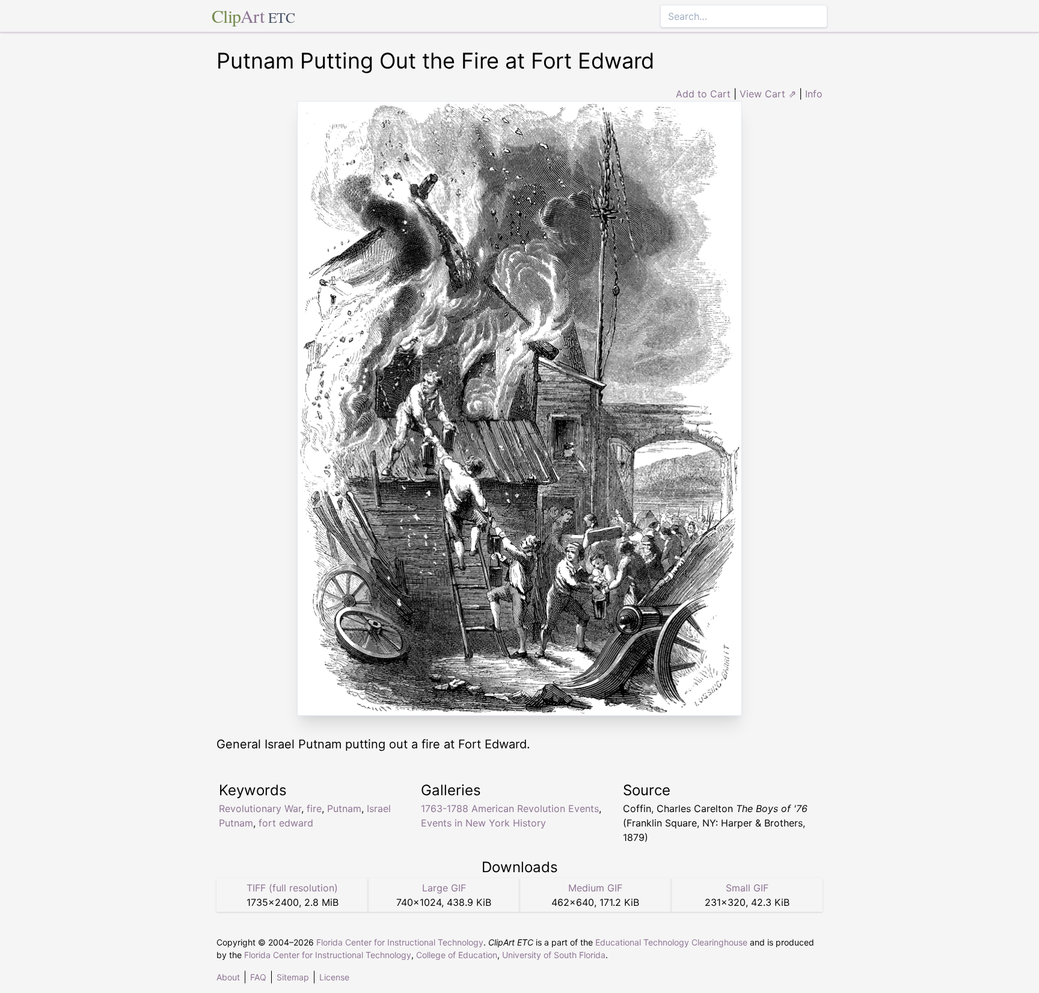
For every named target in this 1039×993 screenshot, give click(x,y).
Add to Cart (703, 94)
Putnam (344, 808)
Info (814, 94)
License (334, 977)
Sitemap (293, 977)
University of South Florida (553, 955)
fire (314, 808)
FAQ (258, 977)
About (228, 977)
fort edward (286, 823)
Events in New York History (483, 823)
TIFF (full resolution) (292, 888)
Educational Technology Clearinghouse (671, 942)
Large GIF (444, 888)
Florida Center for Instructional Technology (399, 942)
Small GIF (747, 888)
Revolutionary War (260, 808)
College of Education (456, 955)
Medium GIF (595, 888)
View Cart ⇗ (768, 94)
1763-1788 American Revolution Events (510, 808)
